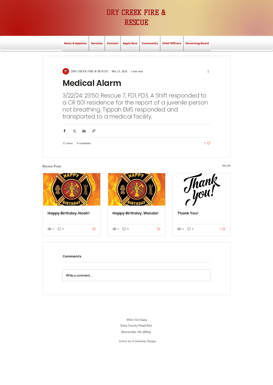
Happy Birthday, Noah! (69, 213)
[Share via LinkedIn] (84, 131)
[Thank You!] (201, 189)
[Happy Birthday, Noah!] (72, 189)
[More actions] (208, 71)
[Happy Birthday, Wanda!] (136, 189)
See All (226, 165)
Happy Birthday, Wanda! (135, 213)
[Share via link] (94, 131)
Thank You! (187, 213)
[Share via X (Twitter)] (74, 131)
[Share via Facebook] (64, 131)
